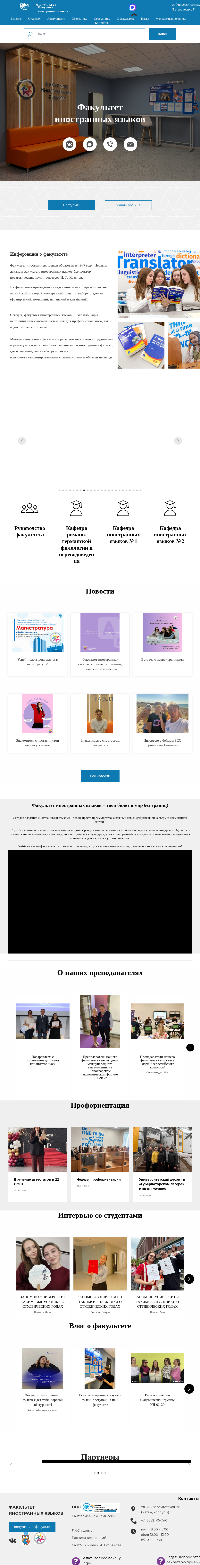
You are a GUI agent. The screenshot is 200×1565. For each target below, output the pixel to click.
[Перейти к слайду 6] (77, 490)
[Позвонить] (110, 144)
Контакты (101, 22)
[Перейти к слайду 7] (80, 490)
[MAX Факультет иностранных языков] (90, 144)
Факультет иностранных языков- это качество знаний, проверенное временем (100, 664)
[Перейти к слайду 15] (109, 490)
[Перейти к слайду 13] (102, 490)
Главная (16, 18)
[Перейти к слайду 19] (123, 490)
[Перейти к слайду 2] (63, 490)
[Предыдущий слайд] (22, 441)
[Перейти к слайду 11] (95, 490)
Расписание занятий (89, 1538)
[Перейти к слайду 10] (91, 490)
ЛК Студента (82, 1530)
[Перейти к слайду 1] (59, 490)
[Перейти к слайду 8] (84, 490)
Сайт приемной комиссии (94, 1516)
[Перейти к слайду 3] (66, 490)
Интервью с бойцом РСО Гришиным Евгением (162, 742)
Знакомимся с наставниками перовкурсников (37, 742)
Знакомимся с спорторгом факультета (100, 742)
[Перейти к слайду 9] (87, 490)
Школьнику (79, 18)
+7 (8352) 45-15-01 (155, 1520)
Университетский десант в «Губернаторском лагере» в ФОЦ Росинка (162, 1184)
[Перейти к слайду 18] (119, 490)
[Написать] (130, 144)
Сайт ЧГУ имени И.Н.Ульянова (96, 1545)
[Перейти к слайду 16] (112, 490)
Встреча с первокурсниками (162, 659)
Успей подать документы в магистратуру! (37, 661)
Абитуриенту (56, 18)
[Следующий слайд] (178, 441)
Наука (145, 18)
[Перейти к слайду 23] (137, 490)
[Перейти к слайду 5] (73, 490)
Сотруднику (102, 18)
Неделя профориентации (99, 1179)
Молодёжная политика (171, 18)
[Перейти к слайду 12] (98, 490)
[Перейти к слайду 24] (140, 490)
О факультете (125, 18)
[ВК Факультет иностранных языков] (69, 144)
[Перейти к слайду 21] (130, 490)
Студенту (34, 18)
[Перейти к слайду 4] (70, 490)
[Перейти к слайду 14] (105, 490)
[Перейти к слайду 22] (133, 490)
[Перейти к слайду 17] (116, 490)
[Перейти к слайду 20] (126, 490)
